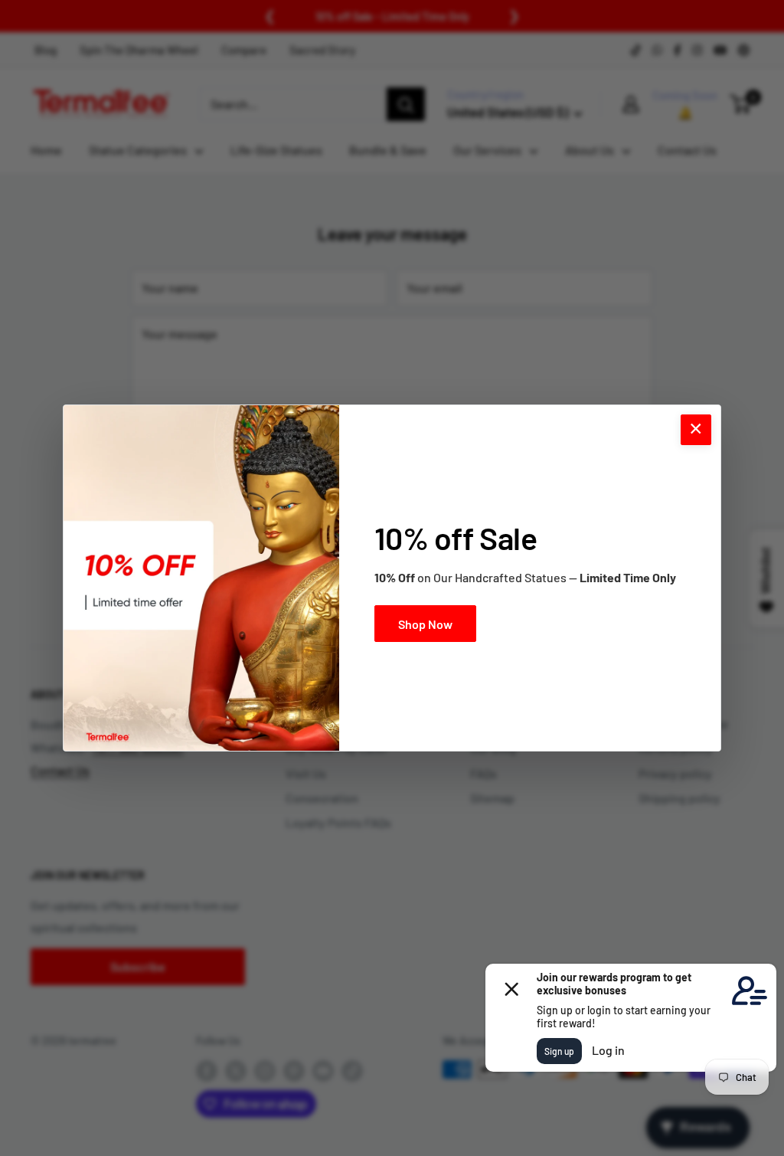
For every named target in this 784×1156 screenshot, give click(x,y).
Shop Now (425, 624)
